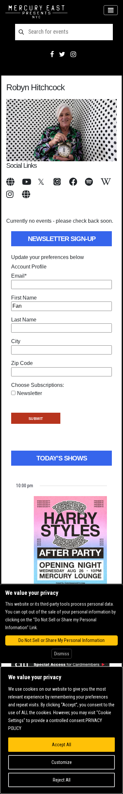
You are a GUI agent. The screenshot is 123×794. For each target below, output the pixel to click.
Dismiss (61, 653)
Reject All (62, 780)
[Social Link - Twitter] (62, 54)
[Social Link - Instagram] (73, 54)
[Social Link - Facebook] (52, 54)
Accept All (61, 744)
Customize (61, 762)
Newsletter (29, 393)
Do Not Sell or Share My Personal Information (61, 640)
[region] (61, 730)
